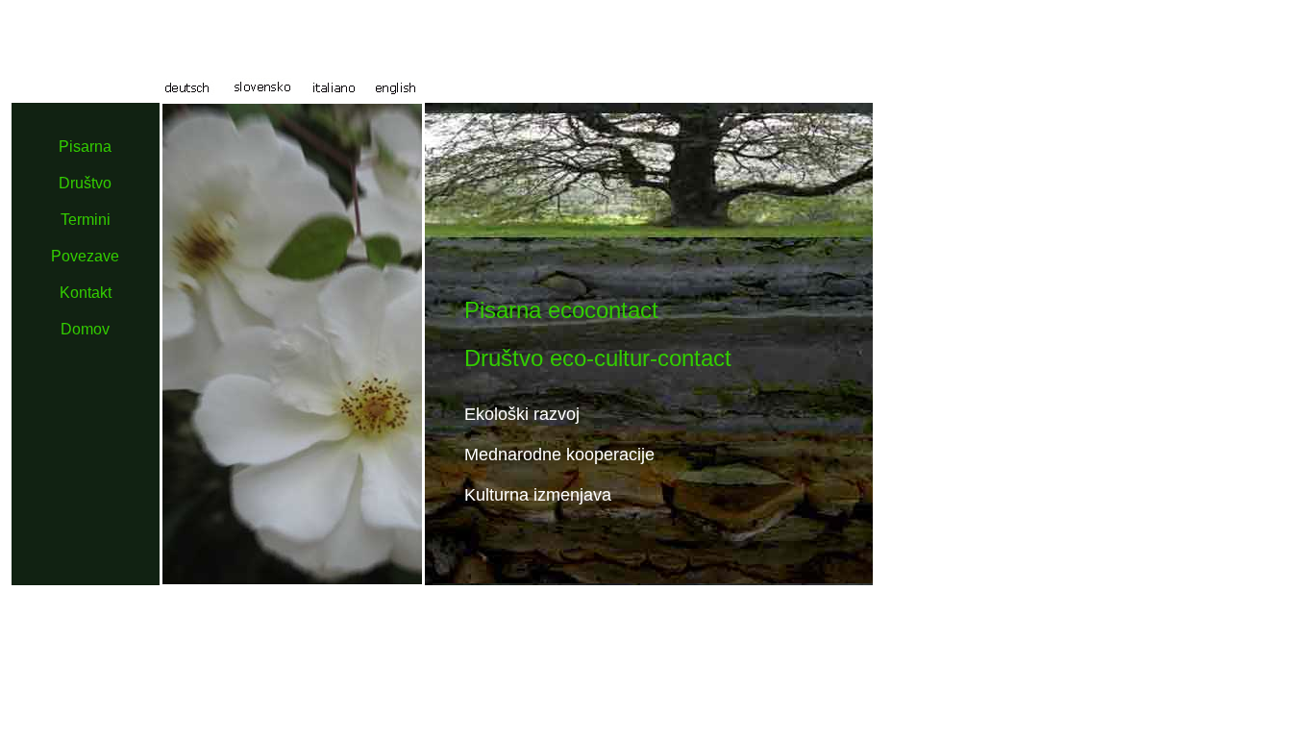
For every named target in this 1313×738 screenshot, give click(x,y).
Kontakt (85, 292)
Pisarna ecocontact (561, 310)
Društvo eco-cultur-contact (597, 358)
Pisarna (85, 146)
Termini (86, 219)
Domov (85, 329)
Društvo (85, 183)
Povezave (85, 256)
